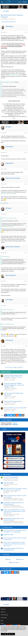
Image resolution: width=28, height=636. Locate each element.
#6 (26, 214)
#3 (26, 152)
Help (2, 620)
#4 (26, 169)
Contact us (3, 609)
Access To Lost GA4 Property (10, 477)
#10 (26, 346)
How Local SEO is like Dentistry (13, 401)
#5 (26, 184)
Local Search (13, 378)
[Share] (24, 32)
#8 (26, 281)
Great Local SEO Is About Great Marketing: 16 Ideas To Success (13, 376)
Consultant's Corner (14, 74)
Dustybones (7, 378)
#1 (26, 32)
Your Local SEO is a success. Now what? (15, 408)
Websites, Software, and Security (10, 480)
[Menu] (2, 1)
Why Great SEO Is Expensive (8, 82)
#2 (26, 132)
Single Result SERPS (8, 483)
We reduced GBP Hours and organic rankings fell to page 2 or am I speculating (15, 489)
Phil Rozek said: (5, 256)
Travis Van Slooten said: (7, 309)
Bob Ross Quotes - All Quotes (8, 193)
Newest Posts (7, 474)
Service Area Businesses (8, 515)
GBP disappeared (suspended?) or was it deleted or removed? (13, 519)
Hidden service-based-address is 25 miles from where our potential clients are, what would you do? (14, 511)
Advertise (3, 612)
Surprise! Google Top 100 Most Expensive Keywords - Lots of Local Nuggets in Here (14, 385)
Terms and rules (4, 614)
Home (2, 623)
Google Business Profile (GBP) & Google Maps (13, 500)
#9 (26, 305)
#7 (26, 252)
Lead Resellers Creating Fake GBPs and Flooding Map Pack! (13, 503)
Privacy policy (4, 617)
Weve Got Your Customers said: (9, 218)
